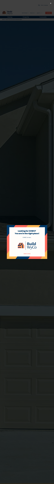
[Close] (50, 3)
